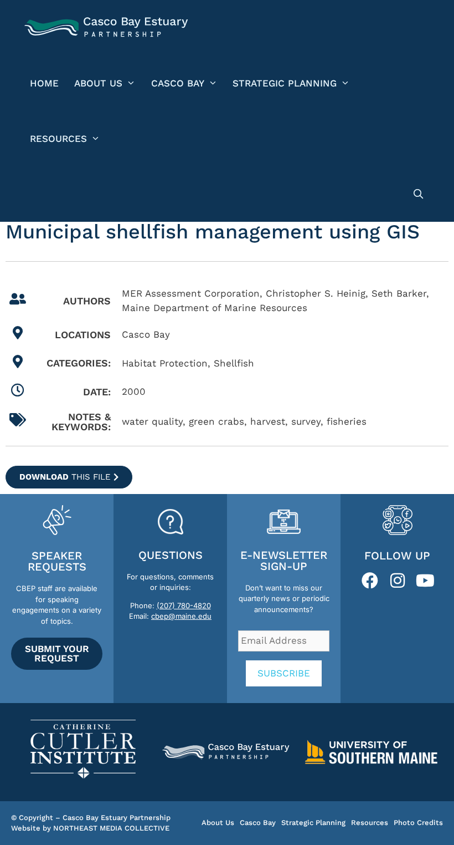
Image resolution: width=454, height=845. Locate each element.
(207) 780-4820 (184, 605)
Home (44, 83)
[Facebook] (370, 580)
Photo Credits (418, 822)
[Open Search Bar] (418, 194)
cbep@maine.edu (181, 616)
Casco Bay (177, 83)
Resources (58, 138)
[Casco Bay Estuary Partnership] (107, 27)
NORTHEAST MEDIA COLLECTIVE (111, 828)
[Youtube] (425, 580)
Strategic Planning (285, 83)
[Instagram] (397, 580)
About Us (98, 83)
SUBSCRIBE (283, 673)
